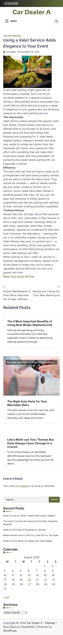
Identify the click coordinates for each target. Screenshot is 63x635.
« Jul (6, 597)
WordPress (9, 630)
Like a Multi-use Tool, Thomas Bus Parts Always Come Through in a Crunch (30, 443)
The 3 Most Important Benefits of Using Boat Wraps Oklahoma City (29, 323)
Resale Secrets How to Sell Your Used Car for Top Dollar (31, 535)
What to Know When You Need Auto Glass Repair (27, 541)
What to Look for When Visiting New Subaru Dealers (29, 516)
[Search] (56, 21)
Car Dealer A (31, 12)
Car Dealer (11, 52)
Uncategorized (12, 36)
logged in (25, 485)
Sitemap (50, 622)
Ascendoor (28, 626)
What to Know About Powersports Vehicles (24, 530)
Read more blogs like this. (19, 276)
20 (29, 579)
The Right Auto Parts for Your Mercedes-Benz (27, 403)
